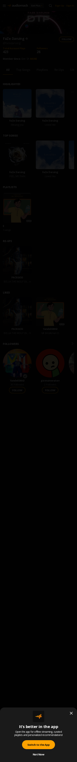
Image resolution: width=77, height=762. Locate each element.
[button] (38, 381)
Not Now (38, 754)
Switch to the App (38, 744)
